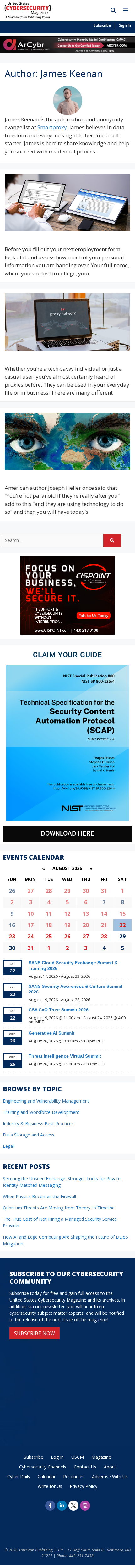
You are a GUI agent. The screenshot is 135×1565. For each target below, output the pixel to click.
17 (30, 925)
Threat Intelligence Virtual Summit (65, 1056)
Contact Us (85, 1467)
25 (49, 936)
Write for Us (50, 1486)
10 (30, 913)
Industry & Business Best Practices (38, 1123)
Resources (73, 1476)
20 (86, 925)
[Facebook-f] (50, 1506)
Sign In (125, 25)
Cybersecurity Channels (42, 1467)
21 (104, 925)
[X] (73, 1506)
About (110, 1467)
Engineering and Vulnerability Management (46, 1101)
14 (104, 913)
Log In (57, 1457)
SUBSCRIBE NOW (34, 1333)
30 (86, 890)
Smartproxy (52, 127)
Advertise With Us (110, 1476)
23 (12, 936)
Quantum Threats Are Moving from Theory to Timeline (59, 1208)
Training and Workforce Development (41, 1112)
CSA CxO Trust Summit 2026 (59, 1009)
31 (104, 890)
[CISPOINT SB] (67, 633)
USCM (77, 1457)
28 (49, 890)
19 (67, 925)
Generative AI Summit (51, 1033)
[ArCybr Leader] (67, 51)
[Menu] (127, 10)
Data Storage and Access (28, 1135)
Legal (8, 1146)
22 (122, 925)
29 (67, 890)
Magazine (101, 1457)
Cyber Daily (18, 1476)
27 (30, 890)
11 (49, 913)
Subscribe (102, 25)
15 (122, 913)
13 (86, 913)
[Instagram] (85, 1506)
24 (30, 936)
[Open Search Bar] (113, 10)
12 (67, 913)
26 (67, 936)
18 (49, 925)
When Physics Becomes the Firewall (39, 1196)
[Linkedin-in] (62, 1506)
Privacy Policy (83, 1486)
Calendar (47, 1476)
